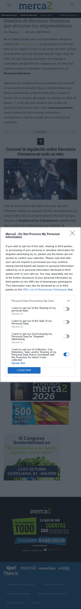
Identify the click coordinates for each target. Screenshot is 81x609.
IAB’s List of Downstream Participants (45, 289)
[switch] (66, 309)
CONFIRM (24, 370)
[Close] (73, 234)
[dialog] (40, 304)
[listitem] (40, 301)
